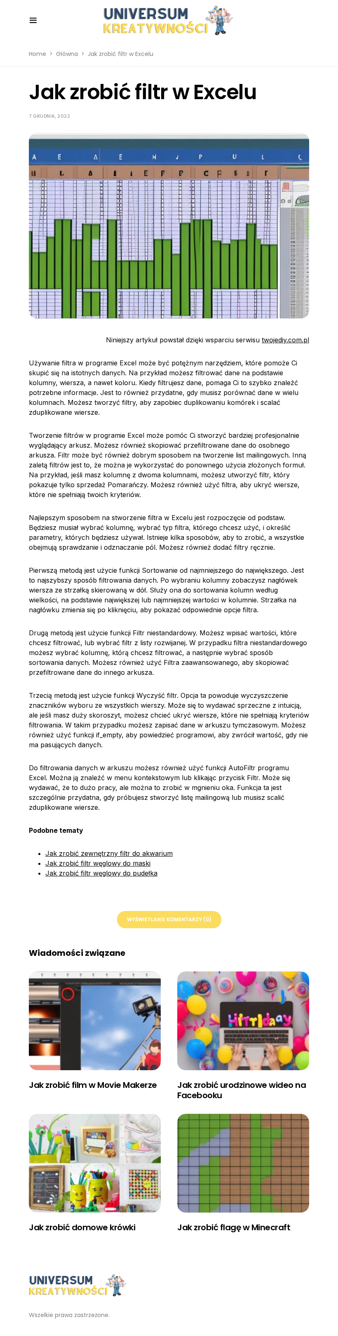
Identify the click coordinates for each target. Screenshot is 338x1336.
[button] (33, 21)
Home (37, 54)
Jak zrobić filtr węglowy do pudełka (101, 873)
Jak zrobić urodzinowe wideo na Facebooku (241, 1090)
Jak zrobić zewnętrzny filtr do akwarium (109, 853)
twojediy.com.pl (285, 340)
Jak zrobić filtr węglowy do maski (97, 863)
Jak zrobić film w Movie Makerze (93, 1085)
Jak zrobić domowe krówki (82, 1227)
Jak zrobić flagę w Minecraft (233, 1227)
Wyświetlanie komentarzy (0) (169, 919)
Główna (67, 54)
